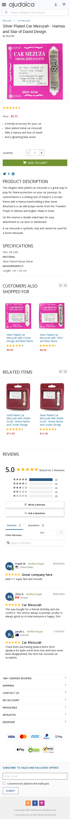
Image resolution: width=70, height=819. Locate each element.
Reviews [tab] (12, 525)
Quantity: (8, 153)
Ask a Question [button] (36, 513)
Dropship (9, 722)
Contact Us (11, 693)
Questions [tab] (33, 525)
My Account (11, 700)
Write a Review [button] (36, 504)
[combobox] (35, 12)
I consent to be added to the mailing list (28, 783)
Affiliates (9, 714)
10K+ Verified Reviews (17, 678)
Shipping (8, 685)
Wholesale (10, 707)
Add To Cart (37, 163)
